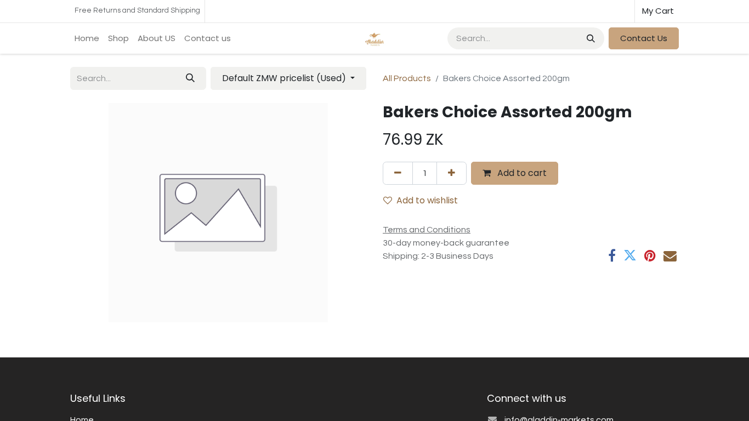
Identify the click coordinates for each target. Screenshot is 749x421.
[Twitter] (630, 255)
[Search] (589, 38)
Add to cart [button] (521, 173)
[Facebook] (612, 255)
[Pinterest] (650, 255)
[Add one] (451, 173)
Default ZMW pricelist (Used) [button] (285, 78)
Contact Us (643, 38)
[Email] (670, 255)
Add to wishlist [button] (427, 200)
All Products (407, 78)
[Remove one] (398, 173)
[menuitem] (87, 38)
